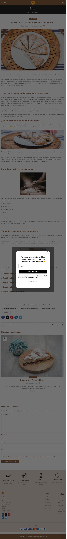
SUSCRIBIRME (33, 271)
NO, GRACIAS (32, 281)
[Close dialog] (47, 253)
